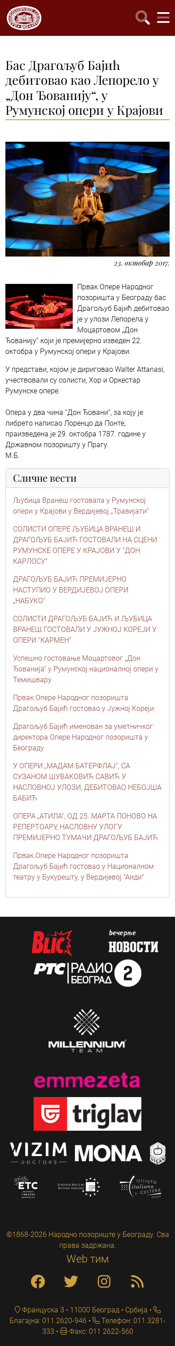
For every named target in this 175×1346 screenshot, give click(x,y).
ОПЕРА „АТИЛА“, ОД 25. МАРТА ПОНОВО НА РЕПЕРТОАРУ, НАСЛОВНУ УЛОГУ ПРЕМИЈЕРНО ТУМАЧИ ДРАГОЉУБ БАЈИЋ (85, 827)
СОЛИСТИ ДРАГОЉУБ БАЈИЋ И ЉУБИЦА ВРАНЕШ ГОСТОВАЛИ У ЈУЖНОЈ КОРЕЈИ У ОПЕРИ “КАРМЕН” (85, 629)
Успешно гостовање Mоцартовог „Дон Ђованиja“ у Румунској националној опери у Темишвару (85, 669)
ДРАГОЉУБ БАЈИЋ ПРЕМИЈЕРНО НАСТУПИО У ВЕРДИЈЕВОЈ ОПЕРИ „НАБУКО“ (70, 590)
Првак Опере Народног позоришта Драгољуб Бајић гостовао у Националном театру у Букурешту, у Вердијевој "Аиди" (83, 866)
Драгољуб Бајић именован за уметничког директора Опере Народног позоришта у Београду (83, 737)
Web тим (87, 1259)
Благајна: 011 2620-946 (48, 1320)
